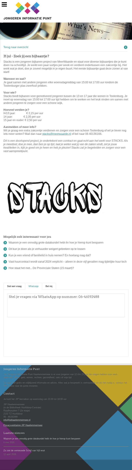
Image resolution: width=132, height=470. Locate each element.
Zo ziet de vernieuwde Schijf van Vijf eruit (24, 450)
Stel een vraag (14, 286)
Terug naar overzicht (15, 47)
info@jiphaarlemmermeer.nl (16, 420)
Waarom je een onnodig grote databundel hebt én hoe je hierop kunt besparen (56, 242)
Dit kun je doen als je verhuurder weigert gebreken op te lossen (47, 248)
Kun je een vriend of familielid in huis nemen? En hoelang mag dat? (50, 255)
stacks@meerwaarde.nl (56, 133)
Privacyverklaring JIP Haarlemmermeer (22, 425)
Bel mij (49, 286)
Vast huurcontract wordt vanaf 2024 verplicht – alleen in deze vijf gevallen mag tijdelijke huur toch (68, 261)
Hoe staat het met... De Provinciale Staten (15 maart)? (41, 268)
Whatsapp (35, 286)
